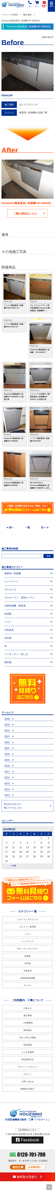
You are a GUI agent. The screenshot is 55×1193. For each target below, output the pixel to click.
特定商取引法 (27, 1059)
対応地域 (27, 1045)
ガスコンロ (10, 589)
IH (5, 646)
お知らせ (27, 1008)
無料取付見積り (27, 1089)
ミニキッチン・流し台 (16, 654)
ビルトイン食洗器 (27, 926)
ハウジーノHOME (9, 15)
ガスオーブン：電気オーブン (19, 597)
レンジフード (11, 581)
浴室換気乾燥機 (27, 978)
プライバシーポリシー (27, 1067)
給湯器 (7, 614)
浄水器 (7, 638)
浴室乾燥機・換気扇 (15, 605)
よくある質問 (27, 1052)
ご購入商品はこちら (25, 213)
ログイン (27, 1074)
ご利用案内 (27, 1023)
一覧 (27, 527)
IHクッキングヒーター (27, 948)
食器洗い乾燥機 (12, 573)
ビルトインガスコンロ (27, 919)
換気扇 (7, 662)
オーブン (27, 985)
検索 (48, 556)
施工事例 (27, 15)
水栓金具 (9, 630)
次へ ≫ (45, 527)
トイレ (7, 622)
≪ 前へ (10, 527)
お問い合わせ (27, 1081)
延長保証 (27, 1030)
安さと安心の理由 (27, 1037)
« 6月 (13, 865)
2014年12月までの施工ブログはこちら (13, 806)
